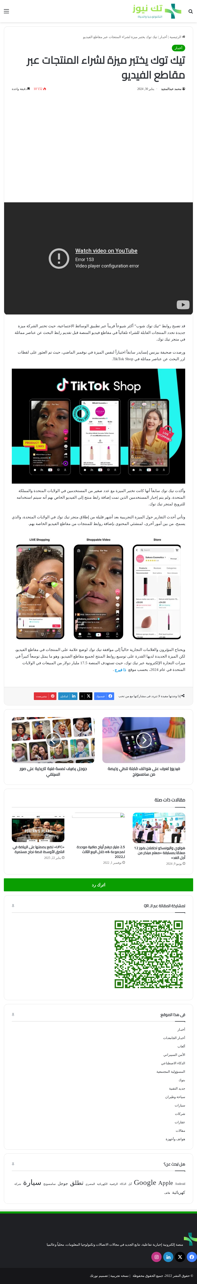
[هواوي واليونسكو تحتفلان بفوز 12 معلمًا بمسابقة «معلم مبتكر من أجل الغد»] (159, 828)
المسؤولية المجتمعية (170, 1071)
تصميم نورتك (99, 1276)
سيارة (32, 1182)
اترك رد (98, 884)
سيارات (180, 1105)
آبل (130, 1184)
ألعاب (181, 1046)
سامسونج (49, 1184)
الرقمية (114, 1184)
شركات (180, 1114)
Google (145, 1182)
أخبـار (163, 37)
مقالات (180, 1131)
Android (180, 1184)
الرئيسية (176, 37)
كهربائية (178, 1192)
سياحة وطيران (175, 1097)
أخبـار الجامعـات (174, 1038)
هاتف (167, 1193)
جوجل (63, 1183)
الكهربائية (102, 1184)
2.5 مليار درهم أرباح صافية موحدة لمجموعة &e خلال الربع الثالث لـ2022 (101, 852)
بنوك (182, 1080)
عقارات (180, 1122)
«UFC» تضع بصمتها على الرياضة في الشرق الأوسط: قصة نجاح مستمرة (38, 849)
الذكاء (123, 1184)
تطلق (76, 1183)
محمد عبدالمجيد (171, 89)
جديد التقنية (177, 1088)
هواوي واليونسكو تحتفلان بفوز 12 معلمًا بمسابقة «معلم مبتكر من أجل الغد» (159, 853)
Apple (165, 1183)
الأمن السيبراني (174, 1055)
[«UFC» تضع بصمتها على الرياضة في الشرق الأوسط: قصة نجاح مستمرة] (38, 827)
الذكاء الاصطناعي (173, 1063)
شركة (17, 1184)
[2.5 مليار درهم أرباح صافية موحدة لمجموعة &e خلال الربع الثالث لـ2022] (98, 827)
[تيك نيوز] (157, 11)
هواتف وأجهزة (175, 1139)
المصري (90, 1184)
